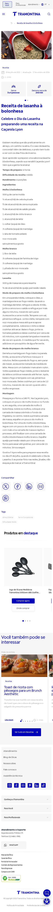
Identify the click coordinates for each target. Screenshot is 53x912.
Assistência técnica (12, 776)
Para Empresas (6, 868)
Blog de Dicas (10, 757)
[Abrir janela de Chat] (47, 893)
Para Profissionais (21, 4)
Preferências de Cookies (36, 906)
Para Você (7, 4)
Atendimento (33, 4)
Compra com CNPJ (8, 872)
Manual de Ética (7, 855)
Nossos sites (9, 763)
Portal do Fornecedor (9, 862)
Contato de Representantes (12, 865)
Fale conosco (9, 769)
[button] (47, 901)
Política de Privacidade (15, 906)
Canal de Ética (6, 858)
